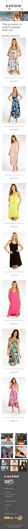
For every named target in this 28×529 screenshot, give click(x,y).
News (6, 509)
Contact (7, 507)
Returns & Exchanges (10, 494)
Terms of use (8, 525)
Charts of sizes (8, 496)
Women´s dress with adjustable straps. (14, 77)
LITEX (9, 527)
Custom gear (8, 504)
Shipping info (8, 492)
